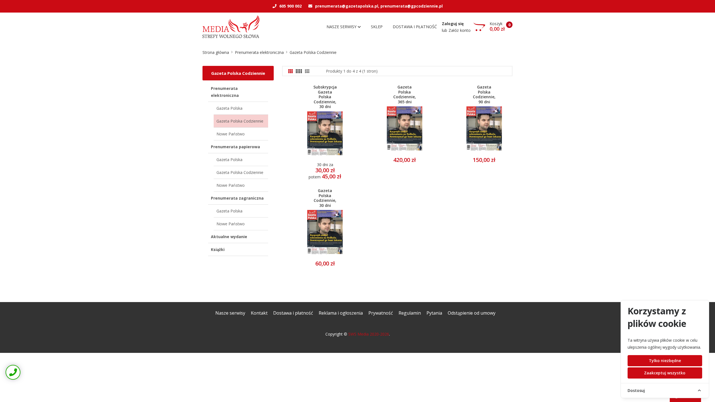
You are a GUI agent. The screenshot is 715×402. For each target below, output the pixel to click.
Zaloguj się (453, 23)
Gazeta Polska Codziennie (313, 52)
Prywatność (380, 313)
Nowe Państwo (230, 134)
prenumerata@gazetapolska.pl (346, 6)
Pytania (434, 313)
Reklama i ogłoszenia (341, 313)
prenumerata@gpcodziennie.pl (411, 6)
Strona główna (215, 52)
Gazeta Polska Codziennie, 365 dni (404, 94)
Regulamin (410, 313)
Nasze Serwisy (342, 26)
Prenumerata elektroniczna (259, 52)
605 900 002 (290, 6)
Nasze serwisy (230, 313)
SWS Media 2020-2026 (368, 334)
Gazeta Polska (229, 108)
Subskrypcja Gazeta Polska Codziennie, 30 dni (325, 97)
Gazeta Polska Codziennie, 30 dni (325, 198)
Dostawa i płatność (415, 26)
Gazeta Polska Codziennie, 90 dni (484, 94)
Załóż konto (460, 30)
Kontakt (259, 313)
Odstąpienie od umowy (471, 313)
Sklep (377, 26)
